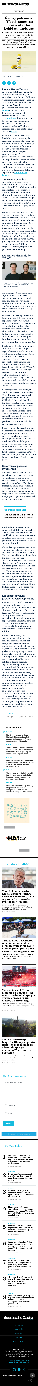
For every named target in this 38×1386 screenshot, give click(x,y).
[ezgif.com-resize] (16, 839)
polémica (15, 716)
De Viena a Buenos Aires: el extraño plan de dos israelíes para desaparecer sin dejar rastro (21, 1177)
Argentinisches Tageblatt (16, 1375)
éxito (8, 716)
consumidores (9, 118)
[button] (34, 4)
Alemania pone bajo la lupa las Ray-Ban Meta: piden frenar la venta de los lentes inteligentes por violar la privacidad (21, 1300)
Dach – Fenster (19, 1341)
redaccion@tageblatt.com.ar (19, 1360)
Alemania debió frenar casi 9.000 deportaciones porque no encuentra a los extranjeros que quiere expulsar (21, 1281)
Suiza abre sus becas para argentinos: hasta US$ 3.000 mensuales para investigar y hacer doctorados (20, 1229)
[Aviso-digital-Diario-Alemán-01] (19, 1134)
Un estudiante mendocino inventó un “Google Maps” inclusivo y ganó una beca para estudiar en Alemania (19, 1264)
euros (14, 131)
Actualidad (11, 1152)
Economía (11, 1188)
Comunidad (11, 1223)
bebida (5, 110)
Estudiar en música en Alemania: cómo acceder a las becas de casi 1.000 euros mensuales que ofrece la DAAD (20, 763)
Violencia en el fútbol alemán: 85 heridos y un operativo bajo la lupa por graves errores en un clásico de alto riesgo (19, 776)
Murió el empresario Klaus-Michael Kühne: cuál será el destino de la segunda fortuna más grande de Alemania (18, 738)
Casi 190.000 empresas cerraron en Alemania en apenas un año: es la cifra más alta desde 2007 (21, 1194)
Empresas (19, 11)
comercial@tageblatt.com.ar (19, 1362)
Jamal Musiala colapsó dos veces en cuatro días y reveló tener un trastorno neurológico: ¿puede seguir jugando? (21, 1246)
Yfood (30, 716)
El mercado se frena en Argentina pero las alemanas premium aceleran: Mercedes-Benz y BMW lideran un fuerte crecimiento (21, 1211)
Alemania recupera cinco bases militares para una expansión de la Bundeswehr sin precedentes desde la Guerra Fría (20, 1160)
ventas (23, 716)
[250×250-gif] (16, 810)
